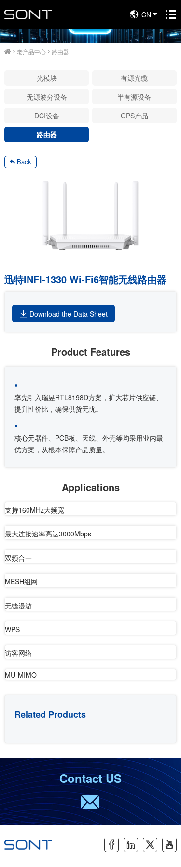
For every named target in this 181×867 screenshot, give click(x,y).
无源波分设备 (47, 96)
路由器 (60, 51)
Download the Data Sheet (68, 313)
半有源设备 (134, 96)
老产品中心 (31, 51)
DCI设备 (46, 115)
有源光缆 (134, 78)
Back (24, 161)
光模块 (47, 78)
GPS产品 (134, 115)
